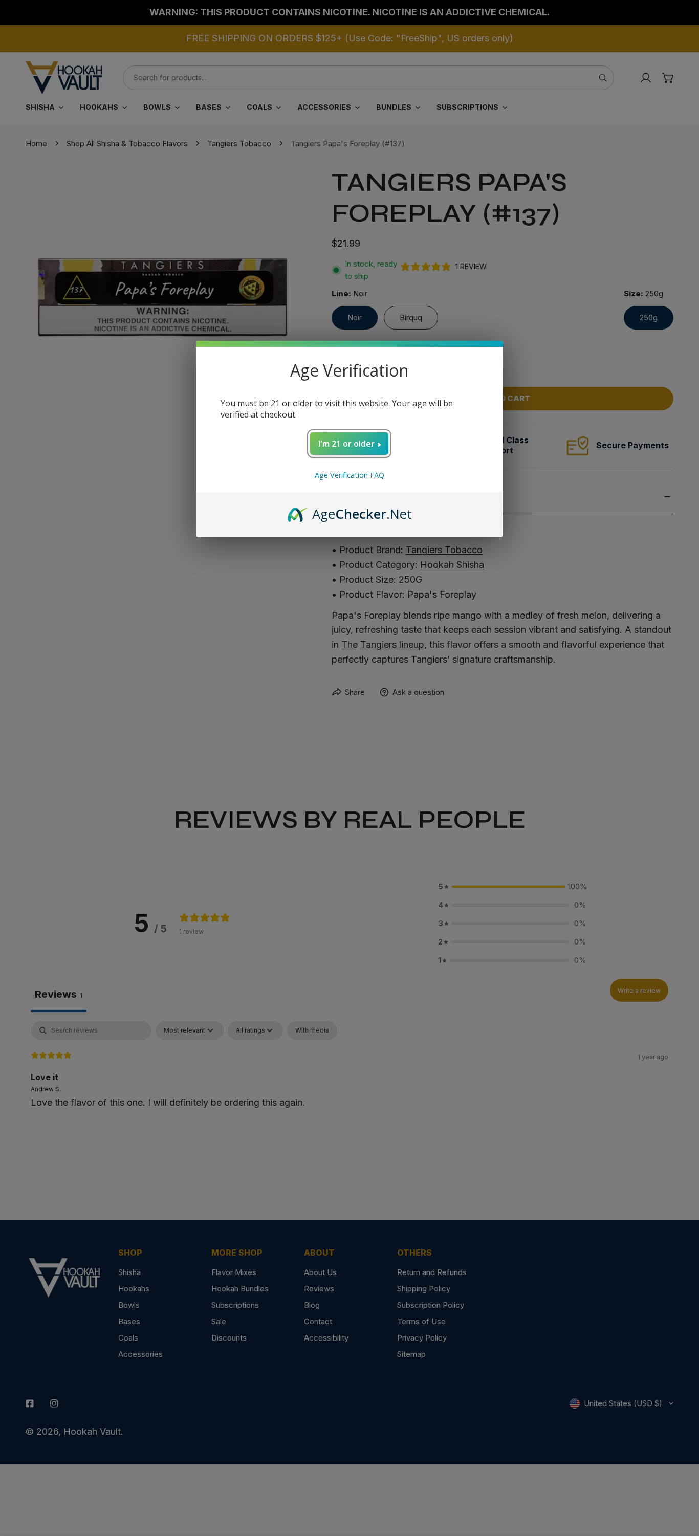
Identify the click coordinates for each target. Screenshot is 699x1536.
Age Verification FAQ (349, 475)
